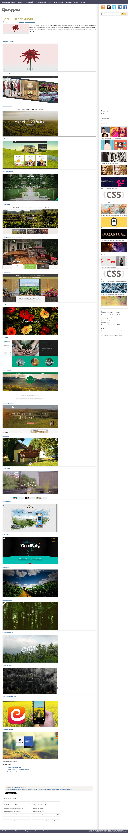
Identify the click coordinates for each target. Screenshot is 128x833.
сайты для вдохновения (66, 789)
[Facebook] (125, 7)
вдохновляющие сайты (15, 789)
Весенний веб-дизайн (19, 19)
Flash (76, 2)
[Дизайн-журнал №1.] (10, 9)
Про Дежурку (28, 831)
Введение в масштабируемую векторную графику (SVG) (46, 814)
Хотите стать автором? (54, 831)
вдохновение (58, 2)
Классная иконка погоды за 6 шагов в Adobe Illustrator (45, 820)
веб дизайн (25, 789)
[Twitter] (114, 7)
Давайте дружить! (7, 831)
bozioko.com (6, 436)
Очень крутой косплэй (38, 808)
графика (20, 2)
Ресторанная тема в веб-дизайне (41, 817)
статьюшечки (41, 2)
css (50, 2)
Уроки (83, 2)
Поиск (123, 14)
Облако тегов (18, 831)
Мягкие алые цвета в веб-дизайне (12, 817)
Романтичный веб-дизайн (14, 767)
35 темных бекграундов (38, 811)
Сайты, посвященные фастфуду (11, 820)
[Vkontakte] (120, 7)
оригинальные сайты (44, 789)
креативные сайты (33, 789)
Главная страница (8, 2)
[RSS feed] (103, 7)
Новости (69, 2)
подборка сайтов (54, 789)
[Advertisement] (39, 781)
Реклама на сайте (40, 831)
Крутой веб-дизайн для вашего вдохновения (19, 772)
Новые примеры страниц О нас (11, 814)
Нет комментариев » (30, 22)
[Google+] (109, 7)
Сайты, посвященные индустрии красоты (13, 808)
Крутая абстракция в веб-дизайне (12, 811)
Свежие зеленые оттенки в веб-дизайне (18, 769)
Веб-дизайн (30, 2)
